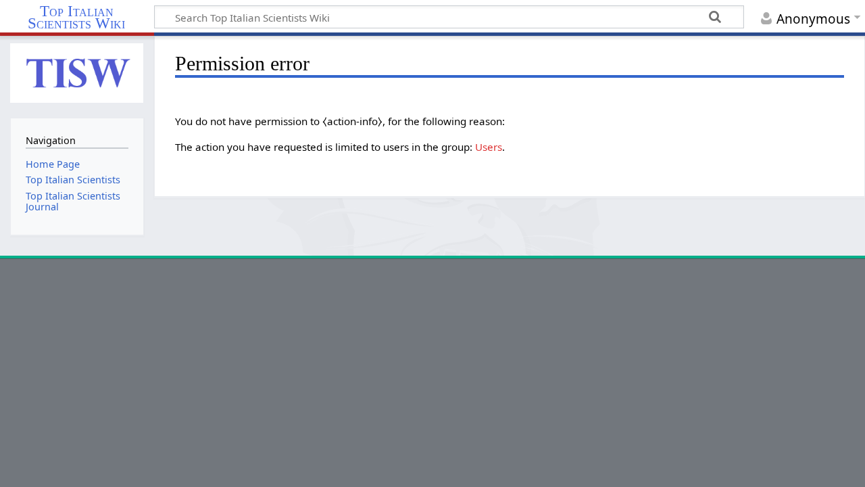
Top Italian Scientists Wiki (76, 17)
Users (488, 147)
